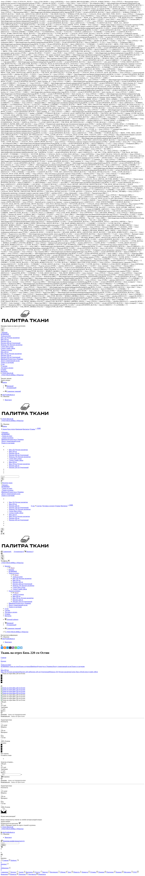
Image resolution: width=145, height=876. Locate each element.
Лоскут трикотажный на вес (62, 666)
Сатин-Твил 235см (77, 672)
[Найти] (2, 330)
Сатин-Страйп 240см (91, 672)
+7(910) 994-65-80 (7, 373)
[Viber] (13, 648)
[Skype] (18, 648)
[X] (10, 648)
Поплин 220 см (25, 672)
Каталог (11, 569)
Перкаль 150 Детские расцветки (60, 672)
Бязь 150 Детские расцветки (10, 672)
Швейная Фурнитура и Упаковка (41, 666)
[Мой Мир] (7, 648)
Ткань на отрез (18, 577)
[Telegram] (21, 648)
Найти (3, 845)
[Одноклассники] (5, 648)
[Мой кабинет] (2, 532)
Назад (13, 568)
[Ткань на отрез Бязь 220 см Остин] (13, 688)
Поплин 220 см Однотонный (39, 672)
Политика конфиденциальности (14, 841)
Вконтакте (8, 400)
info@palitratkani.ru (8, 395)
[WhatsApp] (16, 648)
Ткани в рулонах (18, 594)
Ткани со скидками (78, 666)
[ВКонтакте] (2, 648)
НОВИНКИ (5, 666)
